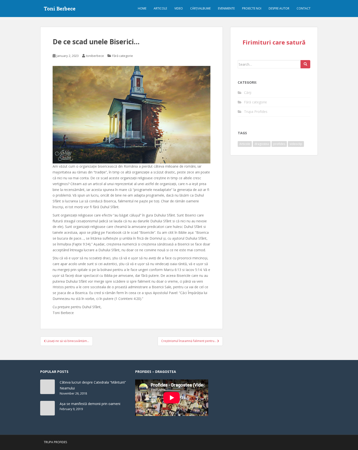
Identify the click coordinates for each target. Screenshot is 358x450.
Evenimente (226, 8)
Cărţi (247, 92)
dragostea (261, 144)
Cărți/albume (200, 8)
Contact (304, 8)
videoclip (296, 144)
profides (279, 144)
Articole (160, 8)
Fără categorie (122, 56)
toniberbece (95, 56)
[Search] (305, 64)
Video (178, 8)
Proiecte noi (251, 8)
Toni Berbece (59, 8)
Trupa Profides (255, 111)
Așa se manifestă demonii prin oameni (90, 403)
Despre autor (279, 8)
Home (142, 8)
